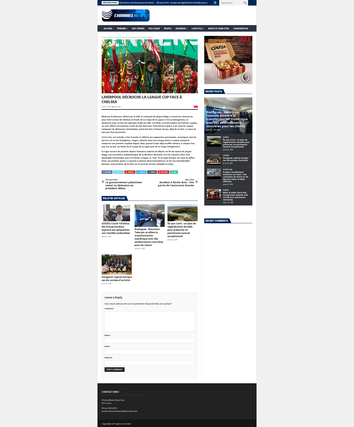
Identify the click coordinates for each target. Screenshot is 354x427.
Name (108, 335)
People (167, 28)
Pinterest (164, 172)
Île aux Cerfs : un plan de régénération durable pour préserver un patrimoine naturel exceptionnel (189, 2)
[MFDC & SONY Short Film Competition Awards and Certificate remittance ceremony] (214, 194)
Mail (175, 172)
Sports (110, 37)
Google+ (131, 172)
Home (104, 37)
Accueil (108, 28)
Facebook (107, 172)
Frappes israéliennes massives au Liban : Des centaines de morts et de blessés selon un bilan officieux (235, 177)
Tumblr (153, 172)
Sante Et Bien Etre (218, 28)
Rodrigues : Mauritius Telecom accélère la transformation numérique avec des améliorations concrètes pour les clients (149, 237)
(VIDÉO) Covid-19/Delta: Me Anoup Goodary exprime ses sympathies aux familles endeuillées (116, 228)
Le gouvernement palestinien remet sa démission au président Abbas (123, 184)
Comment (109, 308)
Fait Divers (138, 28)
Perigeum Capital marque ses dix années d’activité (117, 278)
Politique (154, 28)
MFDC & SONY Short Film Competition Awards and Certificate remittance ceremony (235, 196)
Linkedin (142, 172)
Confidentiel (240, 28)
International (227, 169)
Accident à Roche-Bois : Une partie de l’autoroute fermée (176, 183)
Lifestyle (197, 28)
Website (108, 357)
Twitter (119, 172)
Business (181, 28)
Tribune (121, 28)
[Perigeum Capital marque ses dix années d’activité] (117, 264)
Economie (226, 155)
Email (108, 346)
